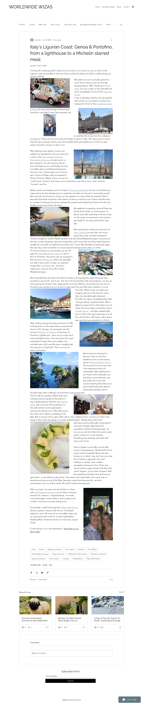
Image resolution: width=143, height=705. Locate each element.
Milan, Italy (42, 25)
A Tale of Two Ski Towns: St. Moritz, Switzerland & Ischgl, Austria (107, 619)
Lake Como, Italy (70, 25)
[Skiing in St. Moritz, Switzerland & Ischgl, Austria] (108, 605)
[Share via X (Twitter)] (37, 572)
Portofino (81, 549)
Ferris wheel (69, 549)
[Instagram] (133, 7)
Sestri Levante (54, 559)
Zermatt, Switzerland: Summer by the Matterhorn (35, 619)
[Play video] (49, 125)
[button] (121, 25)
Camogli (66, 559)
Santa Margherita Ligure (40, 554)
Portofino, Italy (36, 565)
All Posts (22, 25)
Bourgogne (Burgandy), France (91, 25)
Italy (50, 565)
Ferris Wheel (92, 549)
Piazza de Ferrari (58, 554)
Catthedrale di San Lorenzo (77, 554)
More (108, 25)
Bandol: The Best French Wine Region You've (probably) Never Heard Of (70, 619)
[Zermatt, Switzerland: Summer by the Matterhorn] (35, 605)
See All (121, 592)
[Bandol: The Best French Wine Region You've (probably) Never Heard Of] (71, 605)
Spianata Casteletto (38, 559)
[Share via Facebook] (31, 572)
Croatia (31, 25)
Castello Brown (77, 559)
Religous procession (55, 549)
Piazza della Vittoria (93, 559)
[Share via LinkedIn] (42, 572)
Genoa (41, 549)
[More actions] (111, 40)
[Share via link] (48, 572)
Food (33, 549)
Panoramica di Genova (98, 554)
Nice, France (55, 25)
